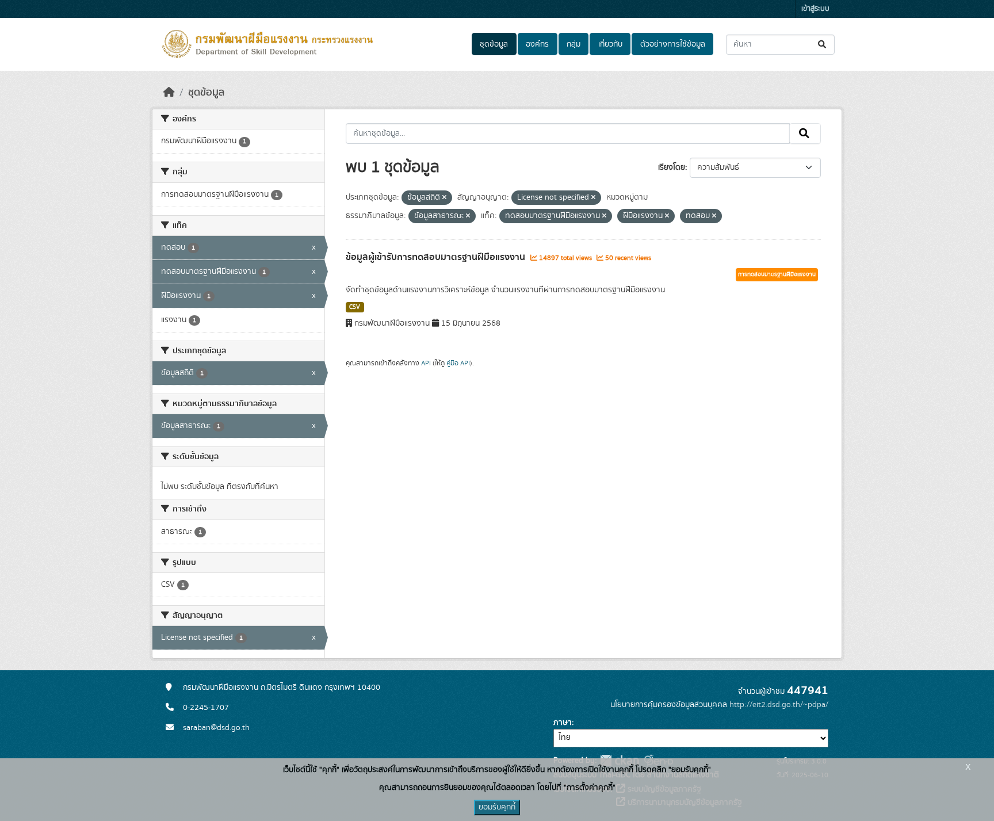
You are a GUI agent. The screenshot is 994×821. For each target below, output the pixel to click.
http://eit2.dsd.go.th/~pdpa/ (778, 705)
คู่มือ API (458, 363)
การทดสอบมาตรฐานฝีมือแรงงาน (777, 274)
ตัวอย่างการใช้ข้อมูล (672, 44)
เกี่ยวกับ (610, 44)
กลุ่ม (573, 44)
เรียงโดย (671, 167)
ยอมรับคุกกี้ (497, 807)
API (426, 363)
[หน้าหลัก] (169, 92)
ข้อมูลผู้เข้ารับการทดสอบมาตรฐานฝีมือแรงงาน (436, 257)
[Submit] (823, 45)
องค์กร (537, 44)
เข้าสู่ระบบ (815, 8)
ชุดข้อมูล (494, 44)
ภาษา (562, 722)
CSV (354, 307)
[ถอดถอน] (444, 198)
